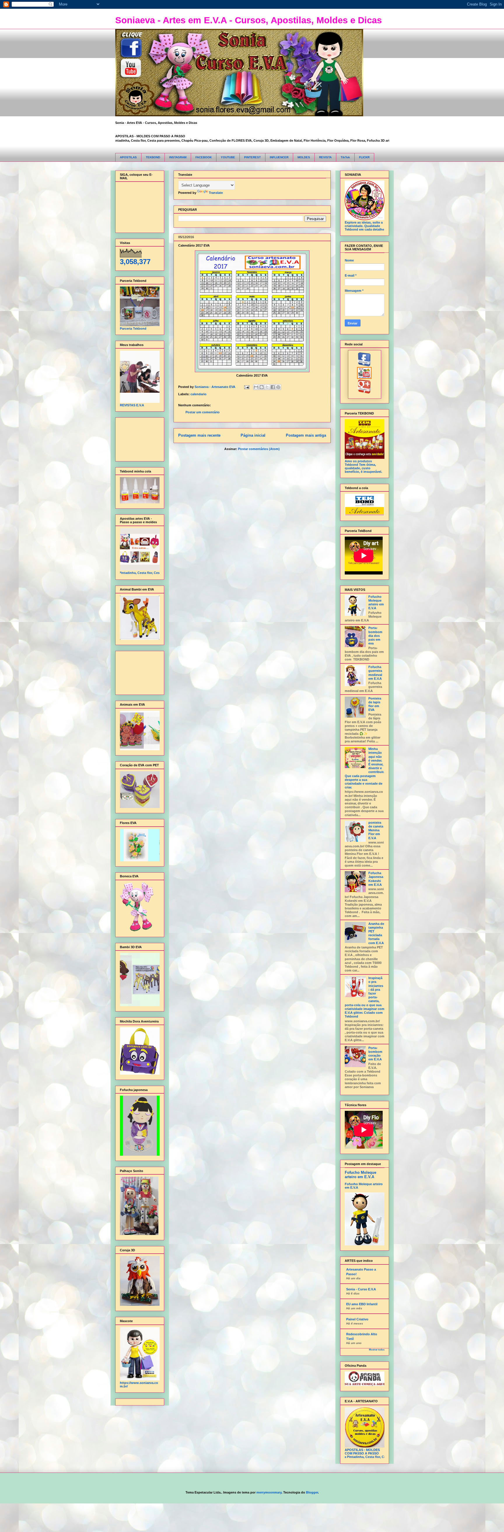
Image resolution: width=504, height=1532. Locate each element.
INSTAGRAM (177, 157)
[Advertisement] (138, 438)
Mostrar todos (376, 1349)
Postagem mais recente (199, 435)
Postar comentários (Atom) (259, 449)
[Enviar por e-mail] (256, 387)
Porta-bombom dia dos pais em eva (375, 635)
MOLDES (304, 157)
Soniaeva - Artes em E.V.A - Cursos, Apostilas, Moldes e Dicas (248, 20)
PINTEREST (252, 157)
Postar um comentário (203, 412)
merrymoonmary (268, 1492)
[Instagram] (364, 392)
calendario (198, 394)
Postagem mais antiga (306, 435)
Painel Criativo (357, 1319)
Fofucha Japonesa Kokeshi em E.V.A (375, 878)
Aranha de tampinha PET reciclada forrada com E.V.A (376, 933)
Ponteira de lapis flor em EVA (374, 704)
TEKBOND (153, 157)
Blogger (312, 1492)
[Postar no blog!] (262, 387)
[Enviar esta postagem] (247, 387)
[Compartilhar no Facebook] (273, 387)
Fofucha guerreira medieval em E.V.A (375, 672)
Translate (216, 192)
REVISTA (325, 157)
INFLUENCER (279, 157)
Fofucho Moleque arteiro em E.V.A (376, 602)
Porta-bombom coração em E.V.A (375, 1053)
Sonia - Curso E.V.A (361, 1289)
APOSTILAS (128, 157)
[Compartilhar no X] (267, 387)
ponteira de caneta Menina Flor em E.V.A (375, 830)
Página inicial (253, 435)
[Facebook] (364, 365)
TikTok (345, 157)
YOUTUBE (228, 157)
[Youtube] (364, 378)
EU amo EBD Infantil (361, 1304)
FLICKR (364, 157)
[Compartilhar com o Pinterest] (278, 387)
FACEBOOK (203, 157)
